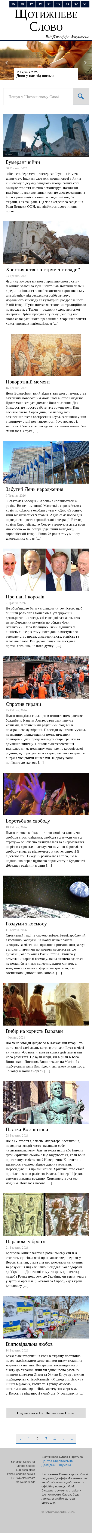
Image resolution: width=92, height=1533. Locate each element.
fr (22, 4)
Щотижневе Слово (46, 19)
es (67, 4)
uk (58, 4)
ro (76, 4)
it (31, 4)
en (13, 4)
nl (85, 4)
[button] (7, 60)
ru (49, 4)
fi (40, 4)
